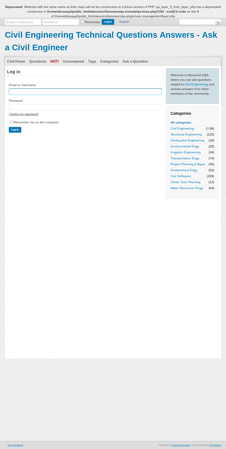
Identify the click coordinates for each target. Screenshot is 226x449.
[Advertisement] (183, 267)
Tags (92, 61)
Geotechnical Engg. (184, 170)
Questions (37, 61)
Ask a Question (135, 61)
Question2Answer (181, 445)
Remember (93, 22)
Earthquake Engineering (187, 140)
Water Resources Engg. (187, 188)
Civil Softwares (181, 176)
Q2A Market (215, 445)
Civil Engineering (196, 84)
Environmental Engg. (185, 146)
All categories (181, 122)
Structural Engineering (186, 134)
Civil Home (16, 61)
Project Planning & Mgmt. (188, 164)
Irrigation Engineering (186, 152)
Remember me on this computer (36, 122)
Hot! (54, 61)
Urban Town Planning (185, 182)
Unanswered (73, 61)
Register (124, 21)
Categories (109, 61)
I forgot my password (23, 114)
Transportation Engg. (185, 158)
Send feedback (15, 445)
